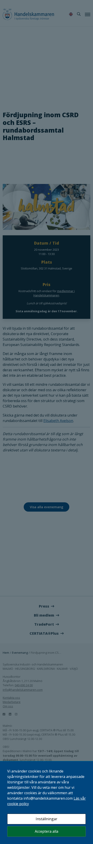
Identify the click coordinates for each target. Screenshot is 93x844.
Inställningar (46, 818)
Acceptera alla (46, 831)
